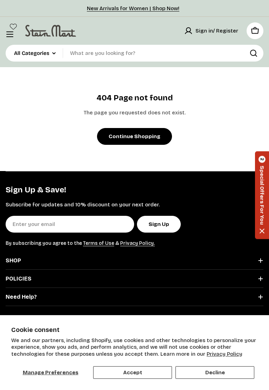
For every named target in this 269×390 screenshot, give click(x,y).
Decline (215, 372)
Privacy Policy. (137, 243)
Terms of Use (98, 243)
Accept (132, 372)
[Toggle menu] (10, 34)
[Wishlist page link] (13, 26)
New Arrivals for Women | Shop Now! (133, 8)
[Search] (253, 53)
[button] (262, 195)
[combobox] (134, 53)
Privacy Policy (224, 354)
